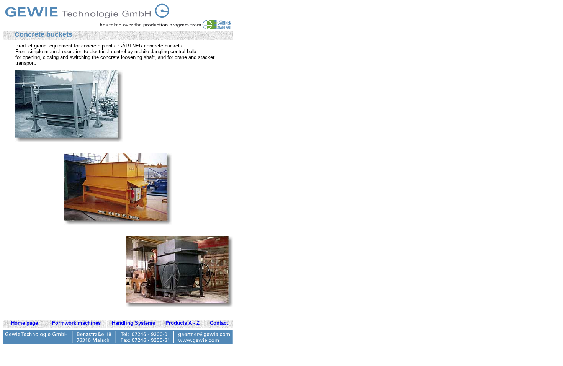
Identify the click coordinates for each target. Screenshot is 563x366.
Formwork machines (76, 323)
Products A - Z (182, 323)
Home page (24, 323)
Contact (219, 323)
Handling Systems (133, 323)
